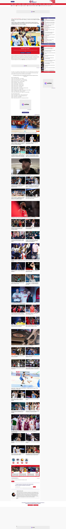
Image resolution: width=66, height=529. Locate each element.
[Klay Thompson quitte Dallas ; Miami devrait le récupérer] (42, 53)
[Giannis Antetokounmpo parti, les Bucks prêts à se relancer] (42, 55)
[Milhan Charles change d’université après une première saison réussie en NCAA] (24, 469)
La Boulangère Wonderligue (31, 5)
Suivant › (27, 112)
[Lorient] (17, 459)
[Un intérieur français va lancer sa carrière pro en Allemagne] (42, 30)
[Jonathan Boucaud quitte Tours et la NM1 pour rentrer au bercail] (42, 34)
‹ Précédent (23, 112)
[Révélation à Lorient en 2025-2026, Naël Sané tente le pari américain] (32, 469)
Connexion (38, 478)
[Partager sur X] (39, 26)
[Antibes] (13, 459)
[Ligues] (52, 5)
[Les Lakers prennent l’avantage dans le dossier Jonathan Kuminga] (42, 58)
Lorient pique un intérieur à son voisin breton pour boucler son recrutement (15, 474)
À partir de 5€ (22, 52)
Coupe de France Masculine (17, 18)
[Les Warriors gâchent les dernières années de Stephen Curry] (42, 65)
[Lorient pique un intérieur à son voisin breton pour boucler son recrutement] (16, 469)
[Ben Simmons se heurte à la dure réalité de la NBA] (42, 68)
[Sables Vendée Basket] (26, 459)
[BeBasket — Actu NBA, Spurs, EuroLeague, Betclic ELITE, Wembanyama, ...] (33, 1)
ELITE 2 (26, 5)
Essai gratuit (28, 52)
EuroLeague (18, 5)
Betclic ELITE (13, 5)
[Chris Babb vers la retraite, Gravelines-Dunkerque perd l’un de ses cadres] (42, 39)
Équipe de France (46, 26)
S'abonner (54, 2)
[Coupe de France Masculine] (22, 459)
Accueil (12, 18)
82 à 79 (38, 57)
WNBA (50, 5)
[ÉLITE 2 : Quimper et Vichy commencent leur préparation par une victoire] (42, 25)
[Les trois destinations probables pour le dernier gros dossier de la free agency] (42, 32)
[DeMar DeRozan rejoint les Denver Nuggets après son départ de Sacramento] (42, 50)
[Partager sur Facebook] (37, 26)
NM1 (37, 5)
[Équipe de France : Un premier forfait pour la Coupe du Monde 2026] (42, 27)
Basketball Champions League (44, 5)
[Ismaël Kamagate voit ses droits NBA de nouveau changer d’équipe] (42, 63)
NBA (22, 5)
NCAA (21, 472)
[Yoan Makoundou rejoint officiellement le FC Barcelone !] (42, 37)
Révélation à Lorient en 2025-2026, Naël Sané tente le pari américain (31, 474)
